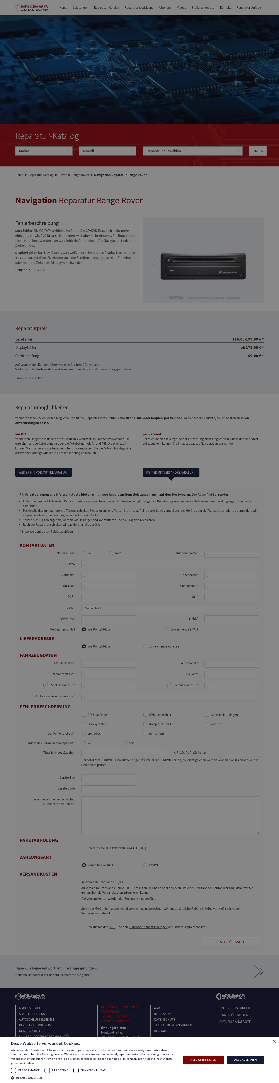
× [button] (274, 1041)
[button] (94, 1078)
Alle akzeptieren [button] (203, 1060)
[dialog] (139, 541)
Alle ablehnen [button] (245, 1060)
